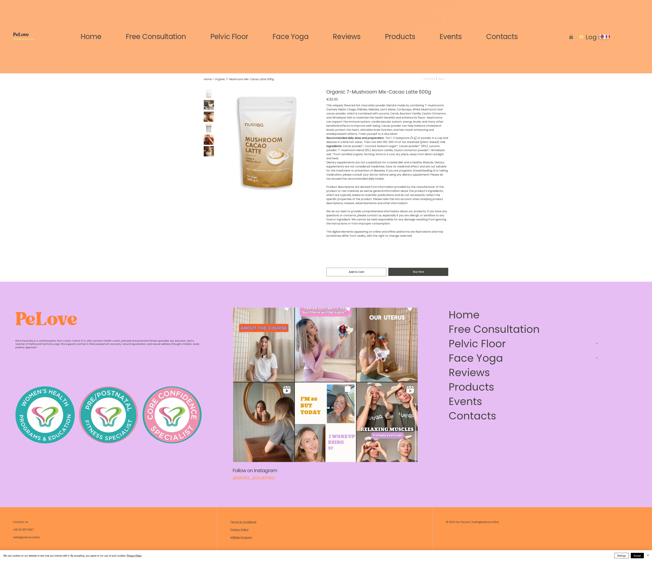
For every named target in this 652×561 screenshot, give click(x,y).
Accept (637, 555)
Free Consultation (494, 329)
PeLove (21, 35)
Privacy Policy (239, 530)
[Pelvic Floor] (597, 343)
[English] (602, 36)
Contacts (472, 416)
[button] (571, 36)
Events (465, 401)
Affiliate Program (241, 537)
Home (464, 314)
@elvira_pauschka (254, 477)
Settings (621, 555)
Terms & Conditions (243, 522)
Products (471, 387)
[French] (608, 36)
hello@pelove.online (24, 39)
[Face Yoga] (597, 358)
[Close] (648, 555)
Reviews (469, 372)
